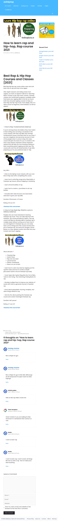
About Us (37, 519)
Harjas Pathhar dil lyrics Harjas (12, 332)
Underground (24, 6)
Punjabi (33, 6)
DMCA (49, 519)
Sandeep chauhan (13, 348)
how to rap (8, 330)
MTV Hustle (8, 6)
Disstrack (16, 6)
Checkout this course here (12, 206)
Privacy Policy (30, 519)
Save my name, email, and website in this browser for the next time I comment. (18, 507)
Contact (44, 519)
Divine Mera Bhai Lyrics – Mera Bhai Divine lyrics (17, 333)
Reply (7, 359)
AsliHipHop (9, 2)
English (46, 6)
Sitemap (54, 519)
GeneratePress (21, 519)
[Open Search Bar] (52, 14)
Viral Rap (39, 6)
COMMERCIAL (8, 9)
